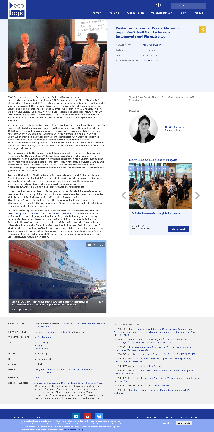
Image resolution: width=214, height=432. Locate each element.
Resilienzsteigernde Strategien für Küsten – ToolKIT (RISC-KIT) (164, 354)
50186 (37, 378)
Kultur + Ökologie (86, 383)
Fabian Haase (41, 349)
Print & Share (202, 29)
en (156, 5)
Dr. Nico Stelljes (42, 343)
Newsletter (150, 417)
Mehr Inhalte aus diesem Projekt (153, 160)
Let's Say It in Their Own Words (157, 386)
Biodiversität (53, 383)
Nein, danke (184, 423)
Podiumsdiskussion (152, 45)
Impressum (195, 417)
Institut (198, 13)
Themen (96, 13)
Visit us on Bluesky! (99, 416)
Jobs (161, 417)
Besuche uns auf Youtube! (87, 416)
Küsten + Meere (68, 383)
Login (169, 417)
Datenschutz (181, 417)
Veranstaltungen (161, 13)
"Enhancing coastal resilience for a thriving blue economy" (41, 214)
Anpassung (39, 383)
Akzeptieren (167, 423)
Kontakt (139, 417)
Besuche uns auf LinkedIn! (76, 416)
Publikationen (135, 13)
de (160, 5)
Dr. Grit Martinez (151, 61)
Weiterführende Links (126, 325)
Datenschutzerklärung (73, 430)
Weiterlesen (179, 229)
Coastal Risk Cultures (151, 366)
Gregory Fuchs (41, 346)
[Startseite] (17, 9)
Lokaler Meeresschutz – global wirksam (156, 213)
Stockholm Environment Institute (50, 332)
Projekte (113, 13)
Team (182, 13)
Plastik (100, 383)
